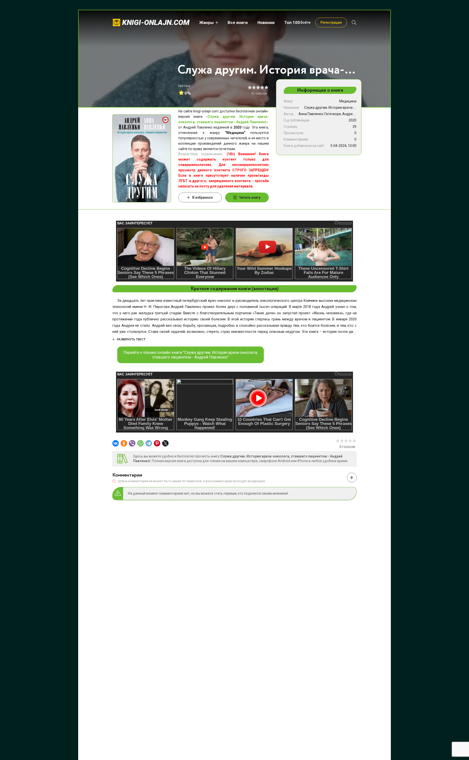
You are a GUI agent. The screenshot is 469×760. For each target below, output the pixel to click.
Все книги (238, 22)
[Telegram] (149, 443)
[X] (165, 443)
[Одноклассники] (124, 443)
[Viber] (132, 443)
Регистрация (331, 22)
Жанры (206, 22)
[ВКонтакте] (115, 443)
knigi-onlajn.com (156, 22)
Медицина (347, 101)
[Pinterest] (157, 443)
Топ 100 (292, 22)
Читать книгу (249, 197)
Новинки (266, 22)
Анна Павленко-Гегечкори (319, 114)
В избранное (202, 197)
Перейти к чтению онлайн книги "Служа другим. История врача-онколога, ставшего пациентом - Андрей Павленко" (190, 354)
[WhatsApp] (140, 443)
